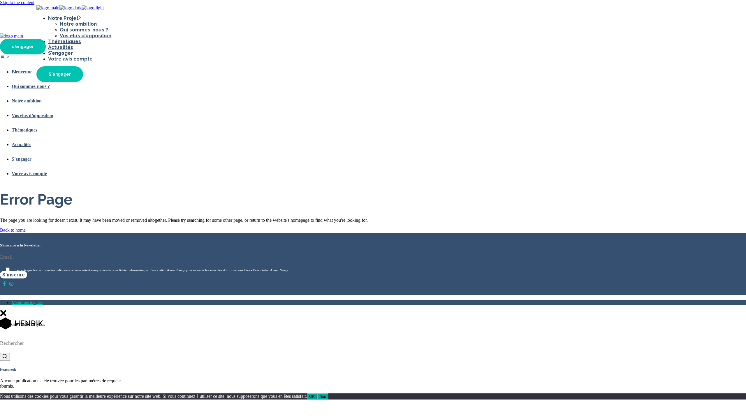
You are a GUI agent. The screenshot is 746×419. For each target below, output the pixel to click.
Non (322, 396)
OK (312, 396)
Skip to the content (17, 2)
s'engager (23, 46)
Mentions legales (27, 302)
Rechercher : (8, 334)
